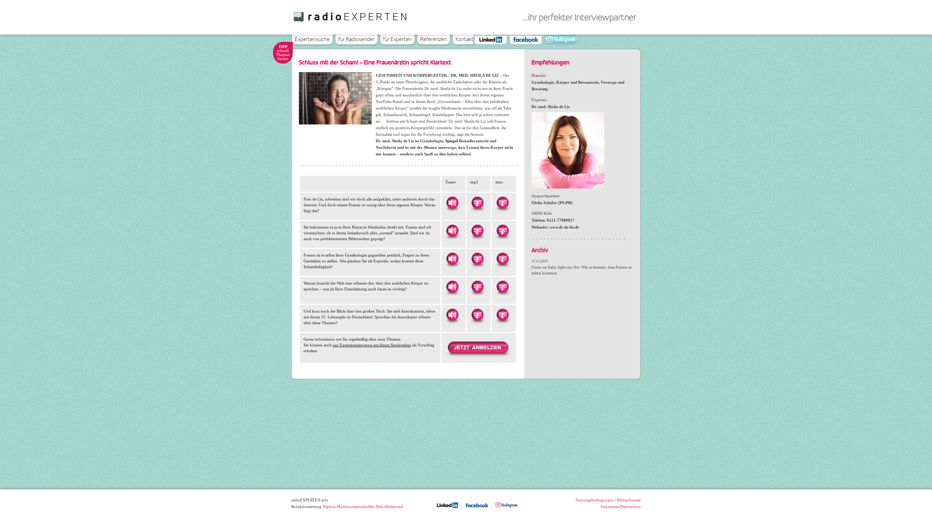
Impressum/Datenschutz (621, 506)
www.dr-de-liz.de (564, 227)
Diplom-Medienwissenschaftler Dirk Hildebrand (363, 506)
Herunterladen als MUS (502, 202)
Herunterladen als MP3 (477, 202)
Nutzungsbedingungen (595, 500)
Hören (452, 202)
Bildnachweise (629, 500)
